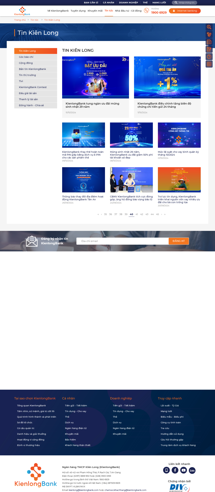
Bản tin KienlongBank (32, 69)
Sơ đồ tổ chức (24, 422)
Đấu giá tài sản (28, 93)
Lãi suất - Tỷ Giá (170, 405)
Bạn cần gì (91, 2)
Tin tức (109, 10)
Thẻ (145, 2)
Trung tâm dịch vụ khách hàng (178, 445)
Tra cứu (165, 428)
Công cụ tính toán (171, 422)
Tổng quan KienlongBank (31, 405)
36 (110, 214)
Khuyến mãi (95, 10)
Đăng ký (179, 240)
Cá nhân (108, 2)
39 (126, 214)
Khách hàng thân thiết (77, 445)
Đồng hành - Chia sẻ (31, 105)
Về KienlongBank (58, 10)
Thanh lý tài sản (28, 99)
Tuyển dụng (78, 10)
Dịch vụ (69, 422)
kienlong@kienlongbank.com (84, 490)
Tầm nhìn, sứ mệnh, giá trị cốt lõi (35, 411)
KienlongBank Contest (33, 87)
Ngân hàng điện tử (76, 428)
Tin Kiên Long (27, 50)
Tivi (21, 81)
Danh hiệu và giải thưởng (31, 434)
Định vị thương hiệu (28, 445)
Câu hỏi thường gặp (172, 439)
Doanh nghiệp (128, 2)
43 (146, 214)
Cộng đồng (26, 63)
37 (115, 214)
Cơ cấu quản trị (25, 428)
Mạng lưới (159, 2)
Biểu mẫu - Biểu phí (172, 416)
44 (152, 214)
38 (120, 214)
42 (141, 214)
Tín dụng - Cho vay (75, 411)
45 (157, 214)
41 (137, 214)
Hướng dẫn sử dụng (172, 434)
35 (105, 214)
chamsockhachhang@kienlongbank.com (125, 490)
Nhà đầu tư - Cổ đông (128, 10)
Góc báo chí (26, 56)
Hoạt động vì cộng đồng (30, 439)
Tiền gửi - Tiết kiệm (76, 405)
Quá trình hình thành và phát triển (36, 416)
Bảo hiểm (70, 439)
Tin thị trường (27, 75)
